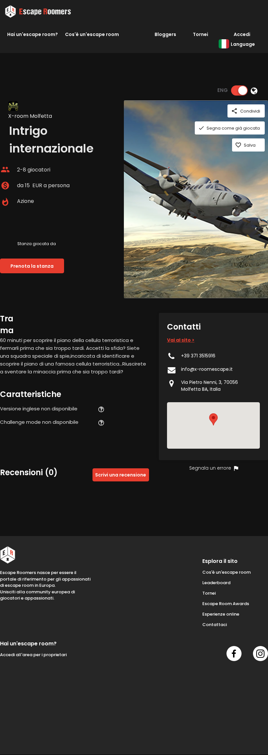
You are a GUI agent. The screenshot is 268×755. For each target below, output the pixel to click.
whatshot (5, 202)
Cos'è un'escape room (92, 34)
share (234, 111)
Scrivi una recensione (120, 475)
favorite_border (238, 145)
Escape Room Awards (225, 604)
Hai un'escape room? (32, 34)
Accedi (242, 34)
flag (236, 468)
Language (243, 44)
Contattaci (214, 624)
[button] (213, 419)
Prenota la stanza (32, 266)
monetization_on (5, 185)
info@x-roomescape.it (207, 369)
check (201, 128)
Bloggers (165, 34)
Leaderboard (216, 583)
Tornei (200, 34)
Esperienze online (220, 614)
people (5, 169)
